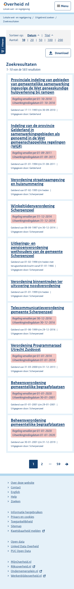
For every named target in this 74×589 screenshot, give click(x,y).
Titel (49, 35)
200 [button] (60, 40)
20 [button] (32, 40)
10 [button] (23, 40)
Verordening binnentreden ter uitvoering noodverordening (36, 283)
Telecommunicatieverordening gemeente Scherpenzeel (37, 309)
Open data (17, 542)
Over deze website (22, 483)
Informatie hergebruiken (27, 512)
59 (58, 465)
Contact (16, 487)
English (15, 492)
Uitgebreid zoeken (44, 17)
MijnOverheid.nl (21, 562)
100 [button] (50, 40)
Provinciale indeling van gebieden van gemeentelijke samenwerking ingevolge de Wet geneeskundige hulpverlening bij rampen (40, 86)
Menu (64, 6)
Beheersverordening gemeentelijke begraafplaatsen (38, 384)
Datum (33, 35)
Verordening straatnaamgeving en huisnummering (38, 181)
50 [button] (40, 40)
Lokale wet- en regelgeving (17, 17)
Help (14, 497)
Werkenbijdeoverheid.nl (26, 576)
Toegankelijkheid (22, 521)
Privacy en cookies (22, 517)
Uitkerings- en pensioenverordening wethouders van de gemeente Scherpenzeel (37, 249)
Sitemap (16, 526)
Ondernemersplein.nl (24, 571)
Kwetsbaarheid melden (26, 531)
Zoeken (15, 501)
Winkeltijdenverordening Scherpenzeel (33, 208)
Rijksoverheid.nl (21, 566)
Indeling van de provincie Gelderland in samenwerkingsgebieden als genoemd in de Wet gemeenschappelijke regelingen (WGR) (38, 136)
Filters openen (3, 45)
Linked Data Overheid (25, 546)
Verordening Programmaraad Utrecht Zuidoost (36, 347)
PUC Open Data (21, 551)
